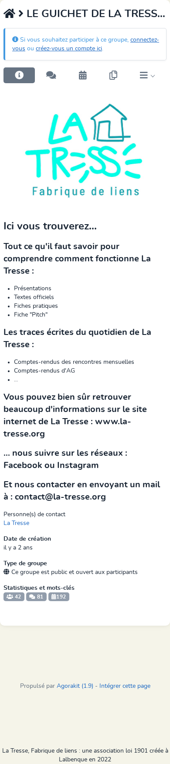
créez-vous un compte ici (69, 49)
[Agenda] (83, 75)
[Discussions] (51, 75)
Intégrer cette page (124, 686)
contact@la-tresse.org (60, 497)
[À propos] (19, 75)
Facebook (22, 465)
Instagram (78, 465)
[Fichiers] (113, 75)
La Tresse (16, 523)
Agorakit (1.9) (75, 686)
